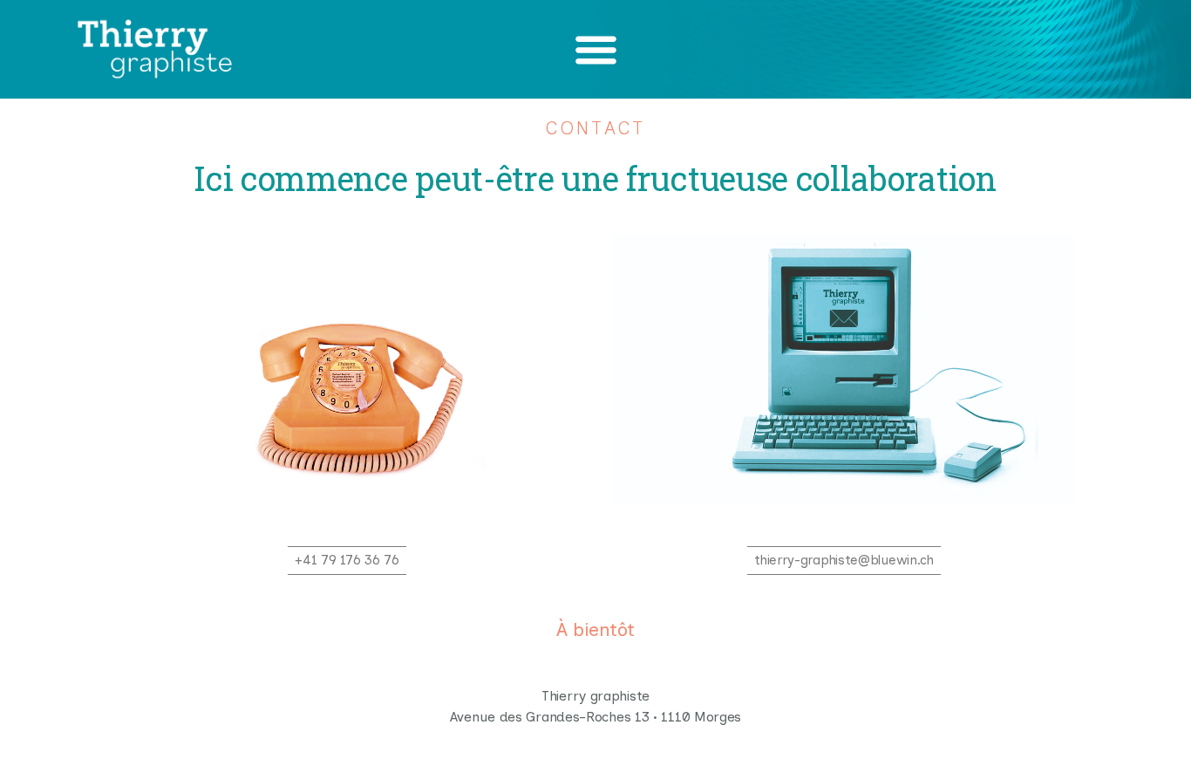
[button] (596, 49)
